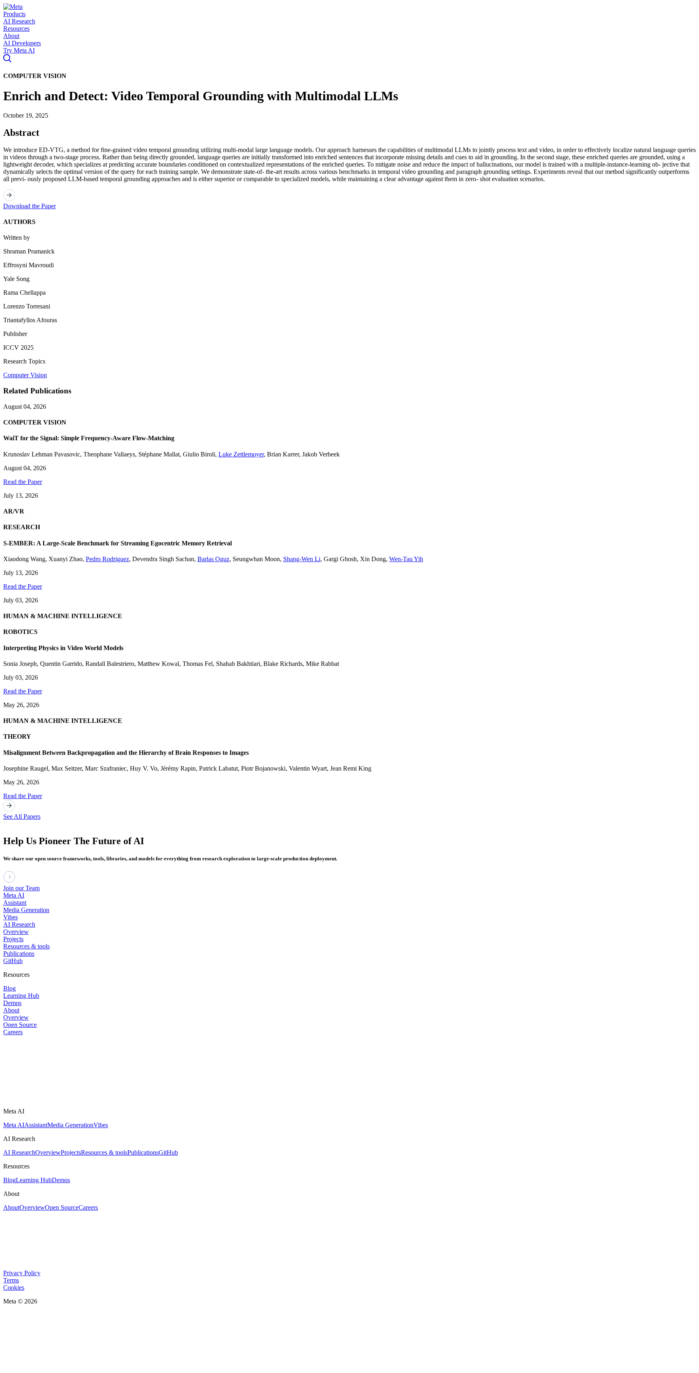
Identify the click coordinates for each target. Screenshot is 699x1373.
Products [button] (14, 14)
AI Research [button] (19, 21)
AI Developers (22, 43)
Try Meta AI (19, 50)
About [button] (11, 35)
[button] (13, 6)
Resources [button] (16, 28)
